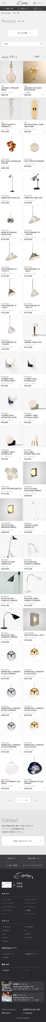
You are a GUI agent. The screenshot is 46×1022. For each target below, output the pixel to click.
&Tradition (6, 930)
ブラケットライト (31, 903)
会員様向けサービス (31, 954)
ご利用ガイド (11, 858)
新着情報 (6, 970)
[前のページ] (9, 800)
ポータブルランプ (9, 907)
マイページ (40, 3)
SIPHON (27, 934)
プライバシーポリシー (9, 1009)
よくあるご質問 (11, 865)
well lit (5, 937)
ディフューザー (30, 914)
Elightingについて (9, 954)
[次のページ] (36, 800)
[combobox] (23, 43)
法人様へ (6, 957)
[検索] (41, 43)
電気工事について (34, 858)
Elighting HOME (5, 13)
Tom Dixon (6, 927)
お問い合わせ (6, 1013)
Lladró (5, 941)
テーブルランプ (30, 907)
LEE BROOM (29, 927)
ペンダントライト (31, 900)
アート (5, 914)
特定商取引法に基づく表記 (31, 1009)
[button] (20, 94)
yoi (26, 930)
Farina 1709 (29, 937)
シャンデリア (7, 900)
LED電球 (28, 910)
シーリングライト (9, 903)
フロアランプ (7, 910)
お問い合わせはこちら (23, 841)
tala (4, 934)
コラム (27, 970)
